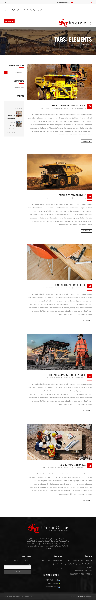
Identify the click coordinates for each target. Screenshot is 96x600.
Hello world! (18, 108)
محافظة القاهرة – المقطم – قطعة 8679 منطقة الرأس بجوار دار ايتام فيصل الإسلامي (78, 563)
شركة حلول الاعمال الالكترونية (78, 596)
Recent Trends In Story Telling (11, 129)
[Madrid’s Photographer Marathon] (59, 82)
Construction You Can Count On (70, 285)
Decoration (57, 108)
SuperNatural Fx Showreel (73, 464)
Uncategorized (18, 87)
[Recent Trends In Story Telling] (17, 124)
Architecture (49, 108)
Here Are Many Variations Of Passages (67, 375)
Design (52, 198)
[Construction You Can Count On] (59, 262)
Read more (86, 141)
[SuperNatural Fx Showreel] (59, 442)
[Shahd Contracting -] (75, 23)
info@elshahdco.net (63, 2)
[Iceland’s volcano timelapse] (59, 172)
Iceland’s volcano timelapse (72, 195)
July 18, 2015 (67, 467)
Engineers (57, 288)
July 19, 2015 (67, 288)
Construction (50, 288)
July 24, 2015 (67, 108)
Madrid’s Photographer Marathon (69, 105)
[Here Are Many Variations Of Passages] (59, 352)
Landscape (57, 198)
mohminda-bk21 (79, 108)
